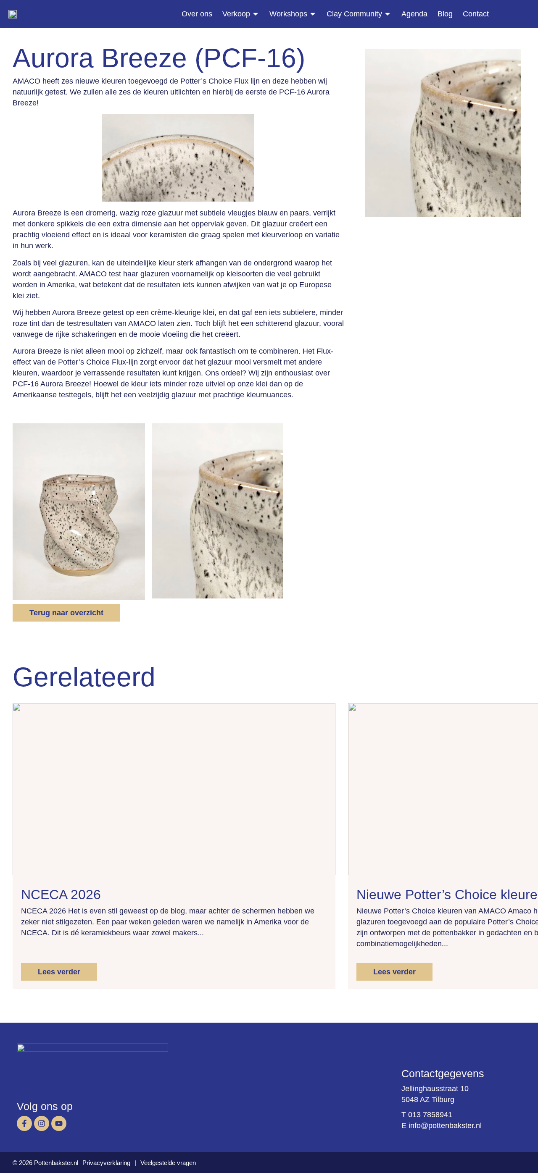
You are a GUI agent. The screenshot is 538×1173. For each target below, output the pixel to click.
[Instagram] (41, 1123)
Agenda (414, 14)
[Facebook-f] (24, 1123)
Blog (445, 14)
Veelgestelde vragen (168, 1162)
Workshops (288, 14)
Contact (476, 14)
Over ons (197, 14)
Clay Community (354, 14)
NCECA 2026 (61, 894)
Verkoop (236, 14)
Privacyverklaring (106, 1162)
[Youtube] (58, 1123)
